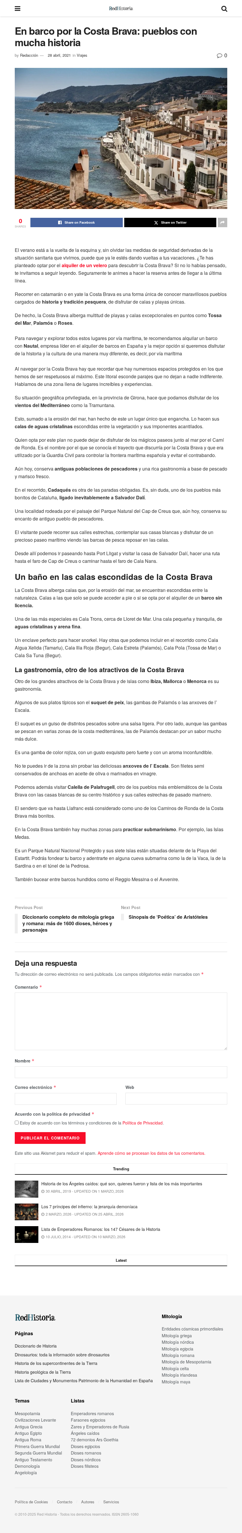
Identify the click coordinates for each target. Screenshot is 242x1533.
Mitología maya (176, 1382)
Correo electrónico (35, 1087)
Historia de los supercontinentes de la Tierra (56, 1363)
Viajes (82, 55)
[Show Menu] (17, 8)
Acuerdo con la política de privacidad (54, 1114)
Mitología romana (178, 1355)
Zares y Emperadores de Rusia (100, 1427)
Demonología (27, 1466)
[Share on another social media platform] (222, 222)
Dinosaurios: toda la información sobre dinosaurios (62, 1355)
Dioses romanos (86, 1453)
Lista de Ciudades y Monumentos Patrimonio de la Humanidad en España (84, 1380)
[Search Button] (224, 8)
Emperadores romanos (92, 1413)
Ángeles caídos (85, 1433)
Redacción (29, 55)
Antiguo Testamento (33, 1459)
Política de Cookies (31, 1501)
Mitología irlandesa (179, 1375)
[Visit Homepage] (121, 8)
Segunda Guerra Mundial (38, 1453)
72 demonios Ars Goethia (94, 1439)
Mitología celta (175, 1368)
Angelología (26, 1472)
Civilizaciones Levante (35, 1420)
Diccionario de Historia (36, 1346)
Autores (87, 1501)
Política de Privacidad (142, 1123)
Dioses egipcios (85, 1446)
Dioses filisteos (85, 1466)
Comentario (28, 987)
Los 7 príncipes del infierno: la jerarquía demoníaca (89, 1206)
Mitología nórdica (178, 1342)
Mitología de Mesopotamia (186, 1362)
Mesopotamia (27, 1413)
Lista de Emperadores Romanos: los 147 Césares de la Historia (100, 1229)
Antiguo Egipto (28, 1433)
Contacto (64, 1501)
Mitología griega (177, 1335)
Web (129, 1087)
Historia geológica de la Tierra (43, 1372)
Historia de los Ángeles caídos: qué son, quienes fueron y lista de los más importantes (121, 1183)
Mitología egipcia (177, 1349)
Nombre (25, 1061)
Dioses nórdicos (86, 1459)
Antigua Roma (28, 1439)
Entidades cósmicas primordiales (192, 1329)
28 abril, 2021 (59, 55)
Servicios (111, 1501)
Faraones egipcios (88, 1420)
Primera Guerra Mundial (37, 1446)
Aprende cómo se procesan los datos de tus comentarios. (151, 1153)
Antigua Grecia (28, 1427)
